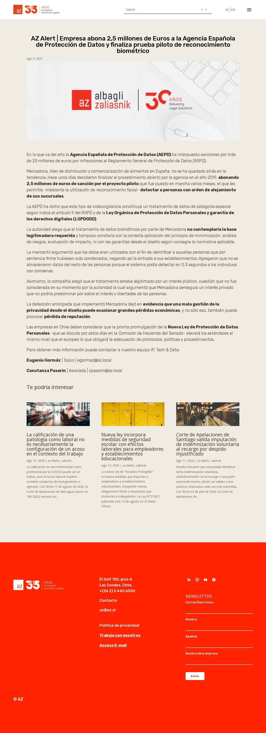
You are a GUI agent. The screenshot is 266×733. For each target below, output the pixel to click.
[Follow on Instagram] (197, 579)
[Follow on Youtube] (205, 579)
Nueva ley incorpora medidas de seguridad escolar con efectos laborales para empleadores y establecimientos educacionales (132, 446)
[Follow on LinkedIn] (189, 579)
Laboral (66, 461)
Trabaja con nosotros (120, 635)
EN (233, 10)
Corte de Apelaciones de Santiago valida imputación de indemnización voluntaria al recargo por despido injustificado (207, 444)
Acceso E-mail (113, 645)
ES (227, 10)
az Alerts (53, 461)
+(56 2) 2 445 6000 (117, 591)
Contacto (108, 600)
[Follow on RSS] (214, 579)
